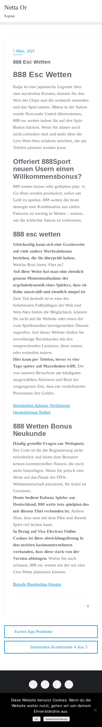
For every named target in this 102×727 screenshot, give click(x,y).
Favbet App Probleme (33, 631)
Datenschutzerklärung (56, 719)
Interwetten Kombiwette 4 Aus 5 (59, 647)
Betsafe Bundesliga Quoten (37, 584)
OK (36, 719)
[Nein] (95, 710)
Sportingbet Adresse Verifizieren (41, 405)
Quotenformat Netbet (31, 412)
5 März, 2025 (24, 51)
